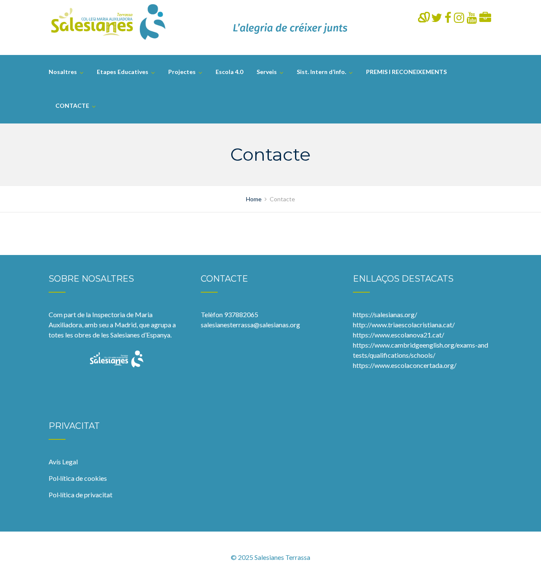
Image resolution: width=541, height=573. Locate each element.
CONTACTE (72, 105)
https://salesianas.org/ (385, 314)
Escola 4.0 (229, 71)
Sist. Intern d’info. (321, 71)
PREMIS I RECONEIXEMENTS (406, 71)
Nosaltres (63, 71)
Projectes (182, 71)
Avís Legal (63, 462)
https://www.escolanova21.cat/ (398, 335)
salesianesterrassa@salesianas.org (250, 325)
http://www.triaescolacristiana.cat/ (404, 325)
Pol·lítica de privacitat (80, 495)
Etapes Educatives (122, 71)
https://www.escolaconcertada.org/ (404, 365)
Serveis (267, 71)
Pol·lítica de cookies (78, 478)
